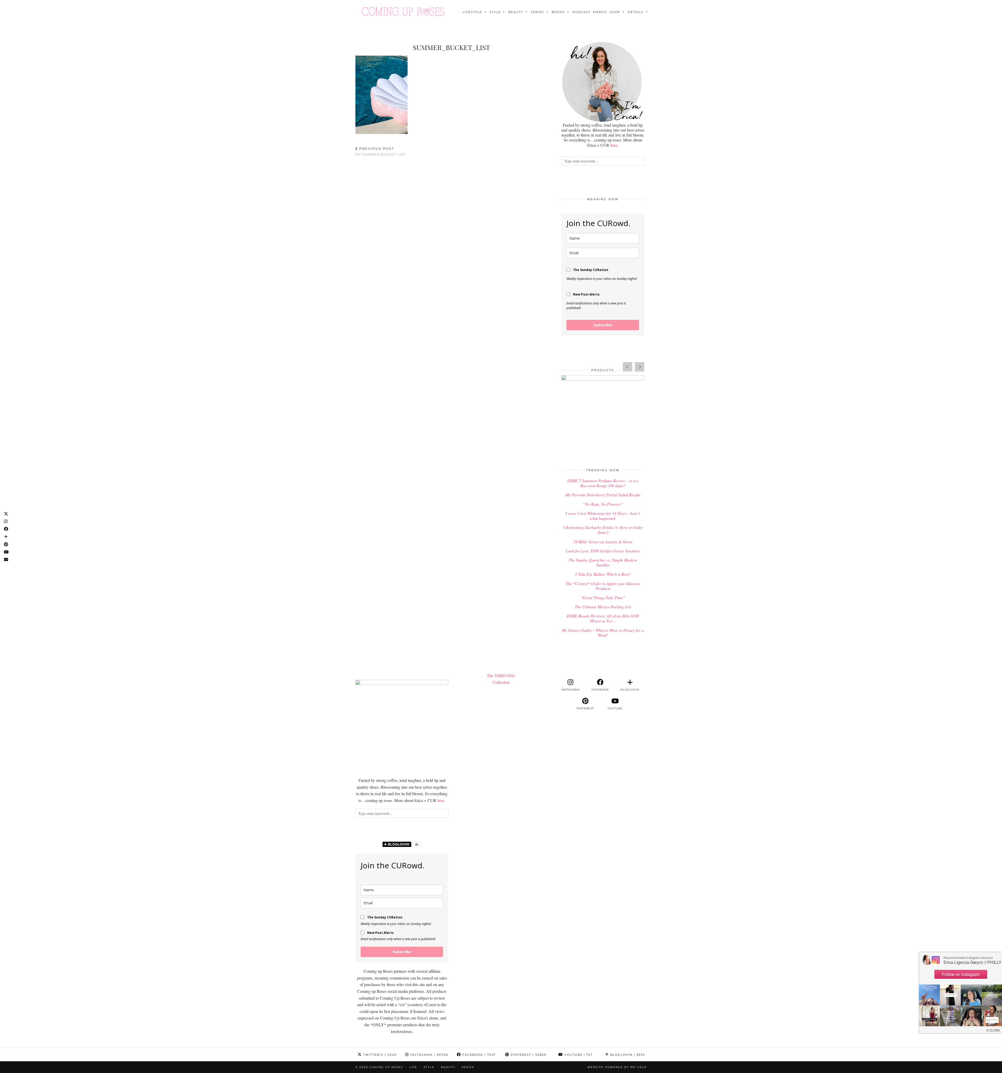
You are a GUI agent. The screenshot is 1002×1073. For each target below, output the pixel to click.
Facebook (478, 1055)
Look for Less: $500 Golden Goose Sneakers (603, 550)
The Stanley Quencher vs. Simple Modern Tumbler (603, 562)
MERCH (600, 12)
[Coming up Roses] (403, 11)
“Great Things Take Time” (602, 597)
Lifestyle (472, 12)
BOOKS (558, 12)
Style (495, 12)
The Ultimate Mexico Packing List (603, 606)
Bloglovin (627, 1055)
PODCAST (581, 12)
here (613, 145)
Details (635, 12)
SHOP (615, 12)
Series (537, 12)
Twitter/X (379, 1055)
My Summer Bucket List (380, 151)
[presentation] (627, 367)
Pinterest (527, 1055)
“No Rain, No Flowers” (603, 504)
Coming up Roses (386, 1067)
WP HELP (638, 1067)
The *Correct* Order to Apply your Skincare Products (603, 586)
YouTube (578, 1055)
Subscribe (603, 324)
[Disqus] (451, 229)
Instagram (428, 1055)
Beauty (515, 12)
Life (413, 1067)
